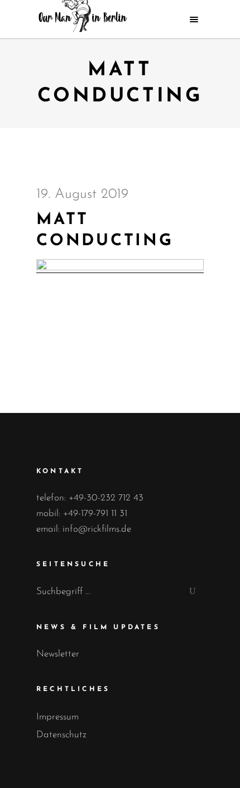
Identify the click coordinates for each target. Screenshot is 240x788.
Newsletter (57, 654)
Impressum (57, 717)
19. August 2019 (82, 194)
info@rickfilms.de (97, 529)
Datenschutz (61, 735)
